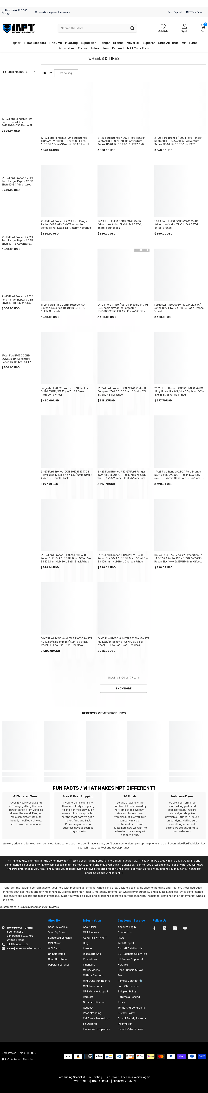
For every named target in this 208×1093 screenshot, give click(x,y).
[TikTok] (175, 928)
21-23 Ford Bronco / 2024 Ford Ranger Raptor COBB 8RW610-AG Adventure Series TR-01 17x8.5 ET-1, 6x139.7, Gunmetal (17, 240)
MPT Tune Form (194, 12)
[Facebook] (154, 928)
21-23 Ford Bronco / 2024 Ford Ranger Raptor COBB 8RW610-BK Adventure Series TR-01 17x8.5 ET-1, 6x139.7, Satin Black (17, 181)
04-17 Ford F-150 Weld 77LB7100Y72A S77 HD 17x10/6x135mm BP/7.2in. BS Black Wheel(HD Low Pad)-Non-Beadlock (66, 642)
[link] (20, 774)
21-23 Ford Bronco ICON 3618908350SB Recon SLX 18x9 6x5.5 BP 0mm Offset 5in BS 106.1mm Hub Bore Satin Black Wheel (66, 558)
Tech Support (175, 12)
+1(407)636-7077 (17, 944)
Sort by (46, 73)
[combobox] (93, 28)
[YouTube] (185, 928)
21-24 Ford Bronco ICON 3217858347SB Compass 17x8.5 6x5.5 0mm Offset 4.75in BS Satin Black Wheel (122, 391)
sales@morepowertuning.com (54, 12)
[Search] (97, 28)
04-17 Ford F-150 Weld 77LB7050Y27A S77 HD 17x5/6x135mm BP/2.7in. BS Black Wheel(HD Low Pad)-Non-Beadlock (123, 642)
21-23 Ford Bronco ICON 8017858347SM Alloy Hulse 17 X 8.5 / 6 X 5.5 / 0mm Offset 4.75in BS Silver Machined (179, 391)
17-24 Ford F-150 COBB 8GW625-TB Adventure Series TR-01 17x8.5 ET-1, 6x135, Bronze (176, 224)
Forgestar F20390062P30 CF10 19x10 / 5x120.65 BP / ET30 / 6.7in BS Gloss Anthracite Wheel (64, 391)
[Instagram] (165, 928)
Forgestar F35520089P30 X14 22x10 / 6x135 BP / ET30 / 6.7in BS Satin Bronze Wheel (179, 308)
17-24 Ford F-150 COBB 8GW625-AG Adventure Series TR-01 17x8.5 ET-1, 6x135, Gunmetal (63, 308)
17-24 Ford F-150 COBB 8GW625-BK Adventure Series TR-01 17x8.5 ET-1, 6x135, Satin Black (17, 359)
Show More (123, 688)
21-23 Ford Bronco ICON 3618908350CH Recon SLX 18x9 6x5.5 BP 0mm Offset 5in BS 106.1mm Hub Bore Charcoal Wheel (123, 558)
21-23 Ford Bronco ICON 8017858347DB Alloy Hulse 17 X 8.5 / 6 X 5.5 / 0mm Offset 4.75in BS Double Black (66, 475)
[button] (66, 73)
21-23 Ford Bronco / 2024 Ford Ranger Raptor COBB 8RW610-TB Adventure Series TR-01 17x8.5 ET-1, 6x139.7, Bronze (17, 300)
